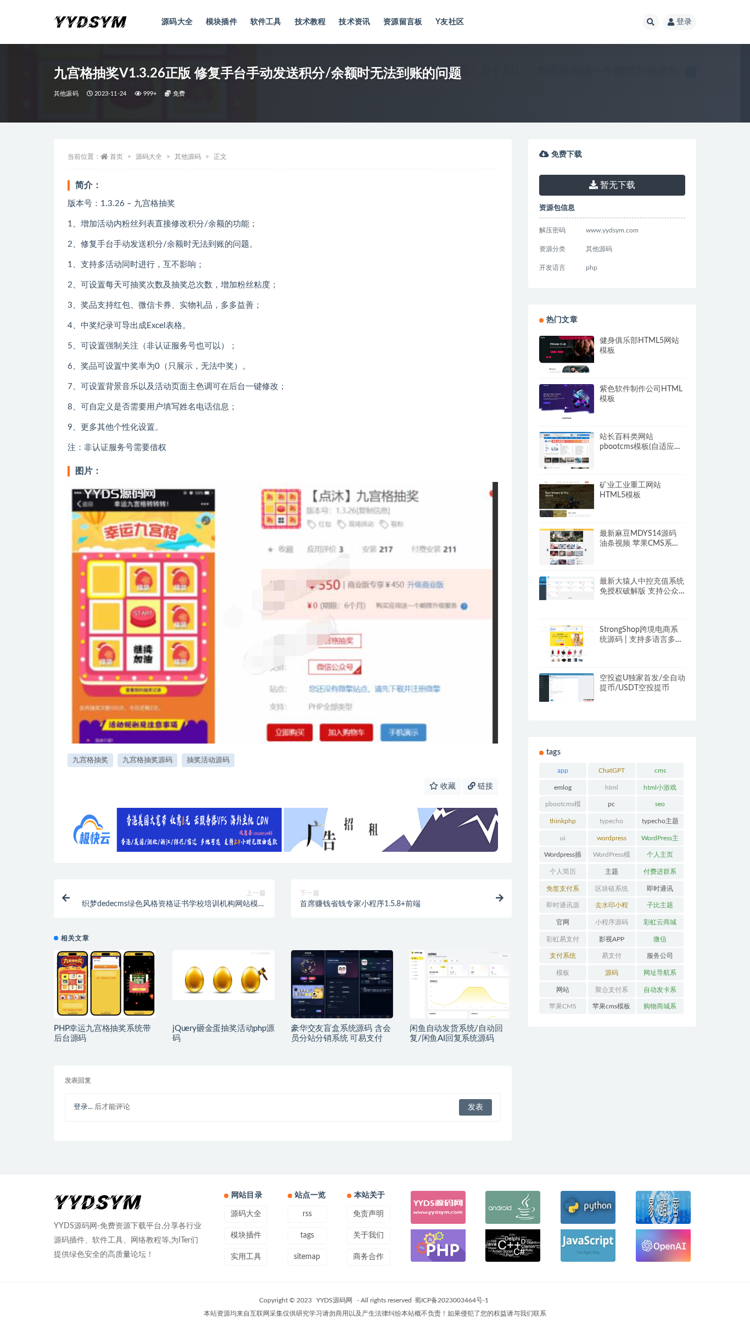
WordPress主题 (660, 840)
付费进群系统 (659, 873)
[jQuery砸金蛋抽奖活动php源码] (223, 975)
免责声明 (368, 1214)
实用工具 (246, 1257)
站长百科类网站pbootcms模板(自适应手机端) (641, 447)
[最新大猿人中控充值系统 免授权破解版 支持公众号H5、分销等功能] (566, 588)
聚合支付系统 (611, 991)
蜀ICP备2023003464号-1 (452, 1300)
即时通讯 (660, 888)
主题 (611, 871)
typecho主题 (660, 821)
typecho (611, 821)
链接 (484, 786)
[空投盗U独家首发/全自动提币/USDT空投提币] (566, 687)
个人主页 (660, 854)
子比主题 (660, 905)
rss (307, 1214)
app (562, 770)
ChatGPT (611, 770)
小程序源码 (611, 922)
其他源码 (66, 94)
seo (660, 804)
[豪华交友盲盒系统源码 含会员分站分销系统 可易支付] (342, 986)
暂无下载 (616, 185)
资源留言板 (402, 22)
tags (307, 1235)
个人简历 (563, 871)
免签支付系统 (562, 890)
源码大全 (177, 22)
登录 (684, 22)
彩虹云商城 (659, 922)
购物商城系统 (659, 1008)
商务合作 (368, 1257)
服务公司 (660, 955)
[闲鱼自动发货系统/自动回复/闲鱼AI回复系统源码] (461, 985)
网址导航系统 (659, 974)
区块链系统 (611, 888)
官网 (562, 922)
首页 (116, 156)
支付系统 (563, 955)
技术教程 (310, 22)
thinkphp (563, 821)
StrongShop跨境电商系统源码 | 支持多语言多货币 (641, 639)
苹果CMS (563, 1006)
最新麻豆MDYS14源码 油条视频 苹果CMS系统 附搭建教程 (640, 543)
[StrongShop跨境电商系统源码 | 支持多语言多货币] (566, 643)
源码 (611, 972)
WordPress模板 (611, 856)
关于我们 (368, 1235)
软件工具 (266, 22)
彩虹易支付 (562, 939)
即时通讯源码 (562, 907)
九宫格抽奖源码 (147, 760)
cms (660, 770)
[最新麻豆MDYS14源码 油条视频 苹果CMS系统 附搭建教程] (566, 559)
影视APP (611, 939)
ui (563, 838)
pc (611, 804)
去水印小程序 (611, 907)
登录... (83, 1107)
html (611, 787)
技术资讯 (354, 22)
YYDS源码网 (334, 1300)
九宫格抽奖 (90, 760)
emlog (563, 787)
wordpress (611, 838)
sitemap (307, 1257)
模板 (562, 972)
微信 (660, 939)
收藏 (447, 786)
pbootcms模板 (563, 806)
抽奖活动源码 (208, 760)
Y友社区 (449, 22)
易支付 (612, 955)
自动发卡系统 (659, 991)
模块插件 (221, 22)
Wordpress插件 (562, 856)
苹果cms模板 (611, 1006)
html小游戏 (659, 787)
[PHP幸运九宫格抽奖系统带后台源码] (105, 984)
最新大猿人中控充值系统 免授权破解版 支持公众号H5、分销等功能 (642, 591)
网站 (562, 989)
